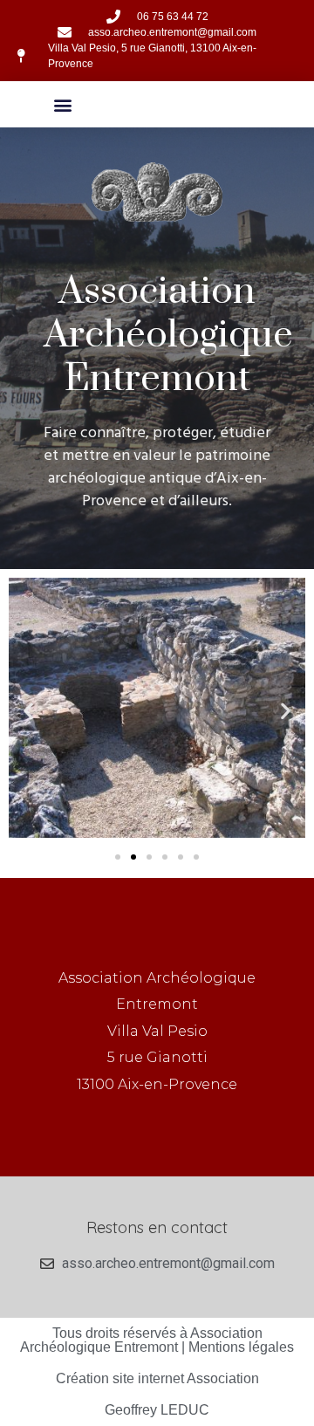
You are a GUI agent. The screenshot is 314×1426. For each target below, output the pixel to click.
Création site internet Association (157, 1378)
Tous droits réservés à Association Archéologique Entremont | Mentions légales (157, 1340)
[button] (63, 104)
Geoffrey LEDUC (157, 1409)
